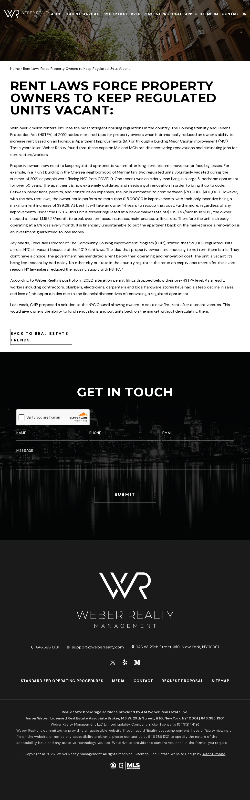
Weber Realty (54, 147)
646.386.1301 (48, 647)
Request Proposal (163, 14)
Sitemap (220, 680)
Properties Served (122, 14)
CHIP (160, 243)
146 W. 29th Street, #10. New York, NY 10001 (177, 647)
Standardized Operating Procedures (62, 680)
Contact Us (234, 14)
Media (213, 14)
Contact (143, 680)
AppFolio (194, 14)
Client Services (83, 14)
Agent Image (213, 754)
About (57, 14)
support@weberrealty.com (98, 647)
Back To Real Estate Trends (39, 337)
